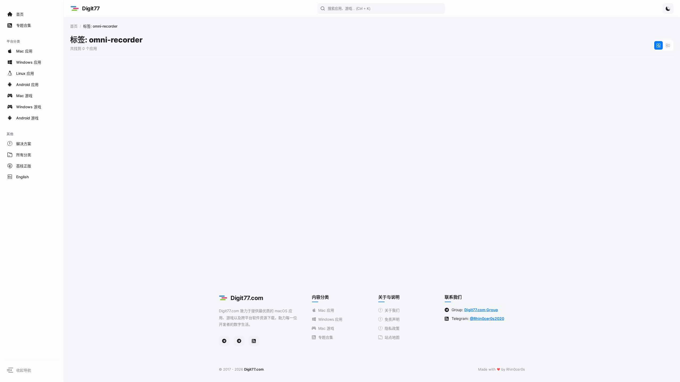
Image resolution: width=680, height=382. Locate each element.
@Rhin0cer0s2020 (487, 318)
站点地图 (392, 337)
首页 (74, 26)
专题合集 (325, 337)
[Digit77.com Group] (239, 341)
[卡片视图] (658, 45)
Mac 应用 (326, 310)
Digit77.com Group (481, 309)
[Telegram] (224, 341)
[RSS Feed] (254, 341)
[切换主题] (668, 8)
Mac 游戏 (326, 328)
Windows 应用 (330, 319)
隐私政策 (392, 328)
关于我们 (392, 310)
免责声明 (392, 319)
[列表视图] (668, 45)
